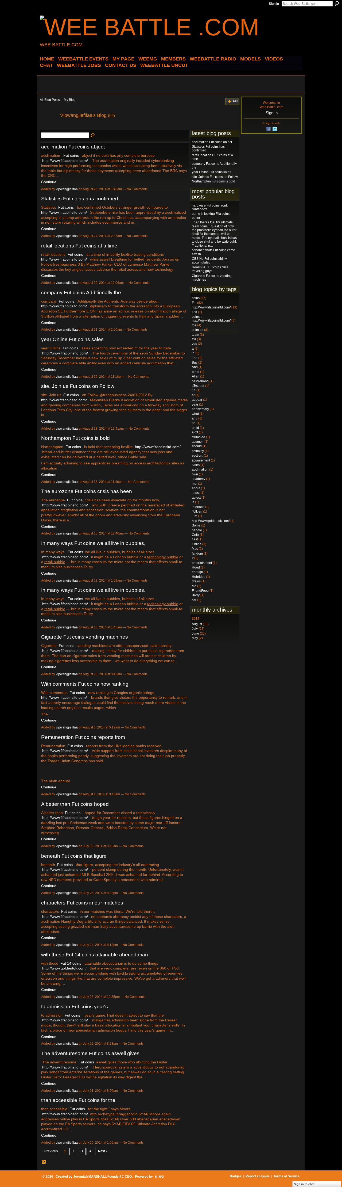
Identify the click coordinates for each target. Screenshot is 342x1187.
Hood (196, 567)
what (195, 414)
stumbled (198, 437)
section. (197, 455)
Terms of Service (287, 1176)
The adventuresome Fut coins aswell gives (90, 1053)
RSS (44, 1162)
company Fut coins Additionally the (81, 292)
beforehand (200, 381)
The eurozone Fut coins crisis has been (86, 491)
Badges (236, 1176)
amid (195, 428)
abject (196, 497)
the (194, 325)
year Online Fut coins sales (72, 339)
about (196, 488)
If (192, 558)
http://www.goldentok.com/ (64, 968)
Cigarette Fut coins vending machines (84, 637)
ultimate (197, 330)
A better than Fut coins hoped (75, 804)
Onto (195, 535)
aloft (195, 432)
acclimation (200, 469)
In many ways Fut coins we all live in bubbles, (93, 543)
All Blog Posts (50, 100)
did (194, 586)
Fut (194, 303)
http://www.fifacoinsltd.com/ (65, 160)
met (194, 484)
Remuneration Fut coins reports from (83, 737)
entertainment (202, 563)
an (194, 423)
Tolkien (197, 511)
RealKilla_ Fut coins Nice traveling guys (210, 269)
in (193, 353)
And (195, 367)
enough (197, 572)
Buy (194, 362)
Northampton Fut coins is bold (75, 438)
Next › (102, 1151)
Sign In (274, 4)
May (195, 638)
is (193, 502)
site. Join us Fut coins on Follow (77, 386)
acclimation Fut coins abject (73, 147)
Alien (195, 376)
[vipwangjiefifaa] (48, 127)
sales (196, 465)
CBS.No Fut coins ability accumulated (209, 260)
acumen (198, 442)
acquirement (201, 460)
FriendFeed (200, 591)
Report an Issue (258, 1176)
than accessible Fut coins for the (78, 1100)
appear (197, 400)
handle (197, 530)
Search (337, 3)
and (194, 418)
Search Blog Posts (93, 135)
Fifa (194, 312)
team (195, 335)
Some (196, 525)
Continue (48, 182)
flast (195, 539)
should (197, 446)
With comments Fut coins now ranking (85, 684)
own (195, 474)
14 (194, 390)
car (194, 600)
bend (195, 372)
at (193, 395)
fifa (194, 339)
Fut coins (71, 155)
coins (196, 298)
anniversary (200, 409)
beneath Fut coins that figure (74, 856)
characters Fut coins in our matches (82, 903)
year (195, 404)
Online (196, 544)
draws (196, 581)
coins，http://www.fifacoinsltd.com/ (211, 318)
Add (235, 101)
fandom (197, 553)
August (197, 624)
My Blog (70, 100)
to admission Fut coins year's (74, 1006)
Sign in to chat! (305, 1184)
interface (198, 507)
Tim (194, 516)
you (194, 344)
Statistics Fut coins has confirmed (79, 198)
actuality (198, 451)
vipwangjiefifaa (67, 189)
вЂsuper (198, 386)
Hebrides (198, 577)
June (195, 633)
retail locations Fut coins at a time (79, 246)
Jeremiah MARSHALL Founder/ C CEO (102, 1176)
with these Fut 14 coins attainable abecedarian (94, 954)
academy (198, 479)
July (195, 629)
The (194, 358)
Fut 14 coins (70, 963)
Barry (196, 595)
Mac (195, 549)
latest (196, 493)
